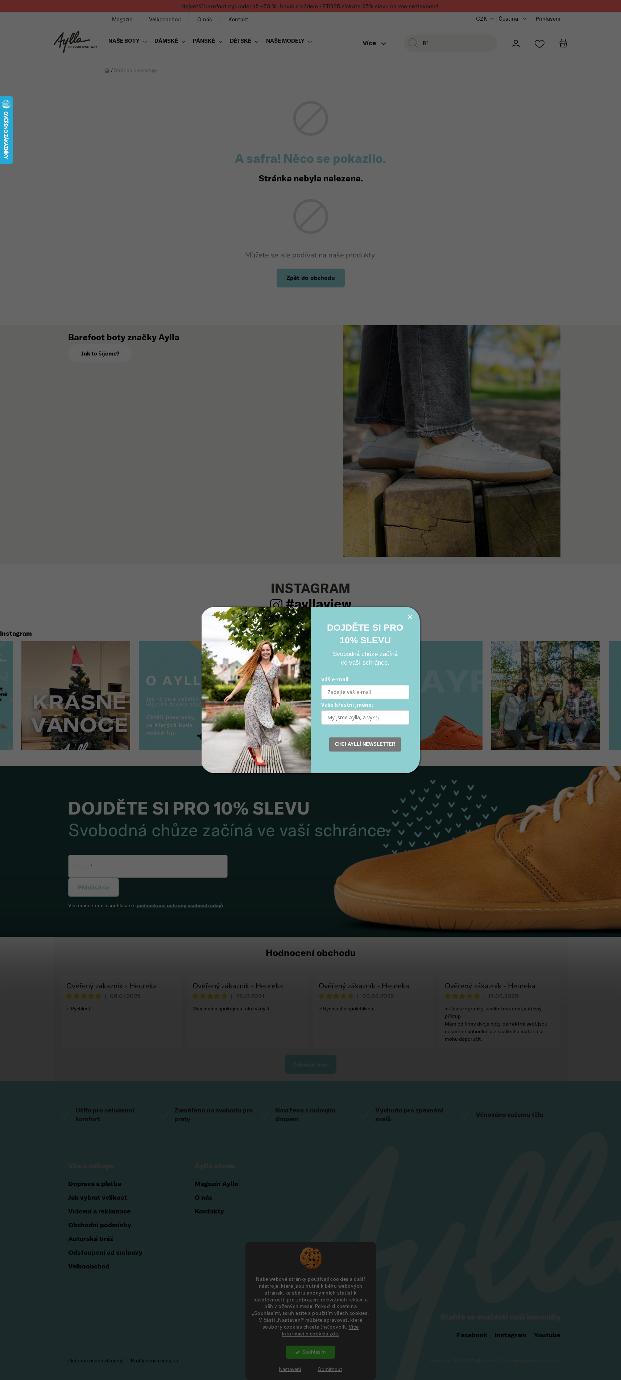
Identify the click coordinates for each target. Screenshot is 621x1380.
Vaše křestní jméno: (347, 704)
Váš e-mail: (335, 679)
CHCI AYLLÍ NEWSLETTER (365, 744)
